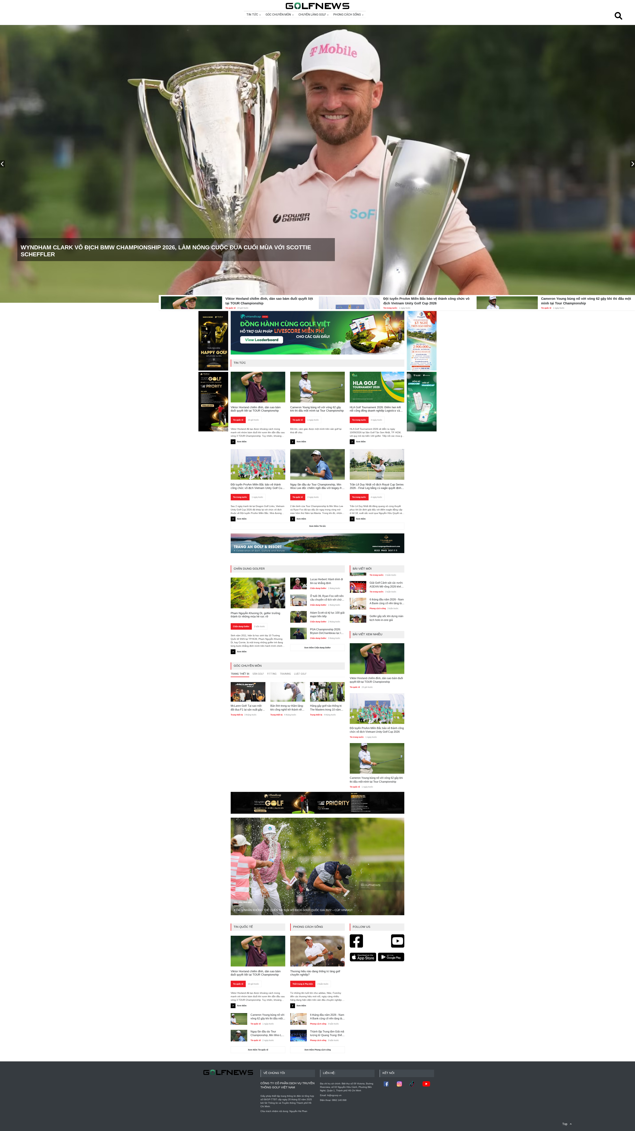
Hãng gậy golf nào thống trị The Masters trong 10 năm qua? (326, 708)
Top (564, 1124)
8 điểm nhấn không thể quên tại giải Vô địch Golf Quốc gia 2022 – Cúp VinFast (293, 910)
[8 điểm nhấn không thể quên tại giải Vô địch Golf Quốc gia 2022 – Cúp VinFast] (317, 866)
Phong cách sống (378, 588)
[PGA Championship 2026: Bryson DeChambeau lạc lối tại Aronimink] (298, 632)
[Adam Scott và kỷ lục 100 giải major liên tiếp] (298, 615)
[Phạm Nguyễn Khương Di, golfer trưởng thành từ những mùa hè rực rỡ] (258, 593)
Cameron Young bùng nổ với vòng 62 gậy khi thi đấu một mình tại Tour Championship (586, 301)
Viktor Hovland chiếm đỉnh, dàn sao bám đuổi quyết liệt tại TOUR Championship (269, 301)
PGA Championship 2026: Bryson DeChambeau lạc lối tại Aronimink (326, 631)
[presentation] (2, 163)
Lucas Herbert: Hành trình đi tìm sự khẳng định (326, 581)
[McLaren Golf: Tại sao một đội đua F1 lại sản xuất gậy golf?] (248, 692)
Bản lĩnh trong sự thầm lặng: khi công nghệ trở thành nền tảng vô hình (286, 708)
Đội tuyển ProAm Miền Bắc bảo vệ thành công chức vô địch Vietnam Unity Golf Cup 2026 (426, 301)
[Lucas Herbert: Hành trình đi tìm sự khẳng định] (298, 582)
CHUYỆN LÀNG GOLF (312, 14)
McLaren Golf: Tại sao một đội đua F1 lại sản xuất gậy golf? (246, 708)
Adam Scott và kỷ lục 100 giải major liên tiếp (327, 614)
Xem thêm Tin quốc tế (258, 1050)
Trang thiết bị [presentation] (240, 673)
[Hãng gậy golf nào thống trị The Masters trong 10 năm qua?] (327, 692)
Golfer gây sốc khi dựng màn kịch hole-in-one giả (386, 598)
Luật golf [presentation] (300, 673)
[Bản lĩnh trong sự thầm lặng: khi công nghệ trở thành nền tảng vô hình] (287, 692)
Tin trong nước (390, 308)
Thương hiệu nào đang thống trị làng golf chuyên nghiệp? (315, 973)
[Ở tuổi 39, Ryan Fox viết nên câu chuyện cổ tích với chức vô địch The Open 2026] (298, 599)
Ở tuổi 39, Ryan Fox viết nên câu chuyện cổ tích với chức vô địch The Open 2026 (327, 598)
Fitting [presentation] (271, 673)
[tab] (240, 674)
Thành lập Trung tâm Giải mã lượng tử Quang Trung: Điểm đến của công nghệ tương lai (327, 1033)
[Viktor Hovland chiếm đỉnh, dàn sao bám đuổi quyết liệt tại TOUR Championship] (191, 301)
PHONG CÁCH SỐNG (347, 14)
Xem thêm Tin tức (317, 526)
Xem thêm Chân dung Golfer (317, 648)
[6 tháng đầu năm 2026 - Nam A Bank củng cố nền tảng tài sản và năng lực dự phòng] (358, 582)
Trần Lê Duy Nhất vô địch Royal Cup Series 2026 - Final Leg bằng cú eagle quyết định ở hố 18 (377, 486)
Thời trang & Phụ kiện (303, 984)
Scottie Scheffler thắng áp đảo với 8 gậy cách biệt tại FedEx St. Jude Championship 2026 (165, 254)
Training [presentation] (285, 673)
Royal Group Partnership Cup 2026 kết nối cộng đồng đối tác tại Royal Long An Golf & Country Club (387, 614)
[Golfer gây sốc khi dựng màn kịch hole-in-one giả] (358, 599)
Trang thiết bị (237, 715)
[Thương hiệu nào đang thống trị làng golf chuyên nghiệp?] (317, 951)
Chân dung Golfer (241, 626)
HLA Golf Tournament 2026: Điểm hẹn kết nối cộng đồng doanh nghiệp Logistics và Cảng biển (375, 409)
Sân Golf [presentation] (258, 673)
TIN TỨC (252, 14)
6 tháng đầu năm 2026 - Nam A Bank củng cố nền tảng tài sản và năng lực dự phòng (387, 581)
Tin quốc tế (230, 308)
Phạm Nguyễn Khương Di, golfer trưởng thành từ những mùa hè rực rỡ (255, 615)
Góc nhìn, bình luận (243, 902)
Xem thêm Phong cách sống (317, 1050)
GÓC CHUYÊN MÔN (278, 14)
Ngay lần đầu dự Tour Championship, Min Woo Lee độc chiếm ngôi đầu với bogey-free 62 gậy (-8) (317, 486)
